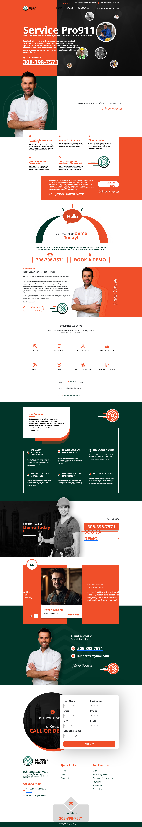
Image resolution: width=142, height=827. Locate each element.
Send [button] (68, 381)
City (65, 720)
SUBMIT (89, 744)
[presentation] (59, 395)
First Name (69, 700)
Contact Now (111, 184)
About (70, 8)
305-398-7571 (71, 818)
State (93, 720)
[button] (62, 395)
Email (66, 710)
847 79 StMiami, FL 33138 (110, 3)
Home (59, 8)
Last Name (96, 700)
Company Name (72, 730)
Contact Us (83, 8)
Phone (93, 710)
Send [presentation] (60, 382)
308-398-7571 (40, 62)
